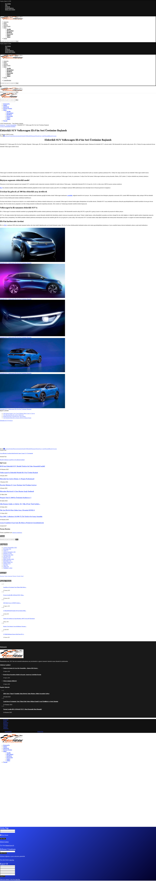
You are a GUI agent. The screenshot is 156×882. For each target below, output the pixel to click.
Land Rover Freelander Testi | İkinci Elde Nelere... (14, 587)
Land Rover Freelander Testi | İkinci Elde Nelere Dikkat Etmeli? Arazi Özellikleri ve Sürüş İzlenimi (30, 701)
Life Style (7, 556)
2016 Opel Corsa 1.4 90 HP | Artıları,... (12, 603)
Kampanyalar (8, 555)
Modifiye (9, 32)
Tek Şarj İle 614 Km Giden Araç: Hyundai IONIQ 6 (17, 510)
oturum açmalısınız (17, 532)
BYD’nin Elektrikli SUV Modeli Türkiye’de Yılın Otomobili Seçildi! (22, 466)
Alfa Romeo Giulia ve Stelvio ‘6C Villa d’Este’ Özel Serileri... (20, 504)
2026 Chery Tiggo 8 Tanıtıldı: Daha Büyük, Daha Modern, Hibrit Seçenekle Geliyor (26, 693)
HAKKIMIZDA (9, 8)
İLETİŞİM (8, 4)
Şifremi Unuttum (4, 842)
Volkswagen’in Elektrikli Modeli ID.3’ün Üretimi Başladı (19, 472)
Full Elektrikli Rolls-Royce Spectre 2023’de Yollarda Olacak (17, 417)
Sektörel (5, 25)
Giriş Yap (11, 860)
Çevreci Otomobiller (11, 125)
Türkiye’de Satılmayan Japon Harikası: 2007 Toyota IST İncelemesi (19, 618)
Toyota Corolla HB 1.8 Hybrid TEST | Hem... (13, 595)
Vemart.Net (40, 731)
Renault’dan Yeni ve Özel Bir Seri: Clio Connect (14, 416)
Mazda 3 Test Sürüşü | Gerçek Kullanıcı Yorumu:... (14, 626)
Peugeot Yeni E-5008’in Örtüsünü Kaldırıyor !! (15, 497)
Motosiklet (10, 31)
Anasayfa (5, 22)
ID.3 (1, 187)
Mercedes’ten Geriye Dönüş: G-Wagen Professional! (17, 479)
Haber (5, 23)
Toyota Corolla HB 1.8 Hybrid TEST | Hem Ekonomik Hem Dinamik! (22, 709)
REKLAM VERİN (10, 9)
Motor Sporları (8, 559)
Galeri (8, 35)
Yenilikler (7, 568)
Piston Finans (6, 26)
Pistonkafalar (8, 731)
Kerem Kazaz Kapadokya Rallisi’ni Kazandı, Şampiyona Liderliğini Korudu (22, 674)
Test (5, 565)
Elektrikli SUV (4, 420)
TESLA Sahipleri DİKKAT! (10, 681)
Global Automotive (9, 552)
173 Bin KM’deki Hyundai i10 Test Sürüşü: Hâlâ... (14, 610)
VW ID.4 (10, 420)
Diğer (4, 27)
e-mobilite (69, 195)
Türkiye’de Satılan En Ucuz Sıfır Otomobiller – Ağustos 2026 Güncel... (20, 668)
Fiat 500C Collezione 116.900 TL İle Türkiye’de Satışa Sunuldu (21, 516)
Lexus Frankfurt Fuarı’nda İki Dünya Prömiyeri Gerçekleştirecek (22, 523)
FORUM (7, 6)
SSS (6, 5)
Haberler (7, 553)
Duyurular (10, 34)
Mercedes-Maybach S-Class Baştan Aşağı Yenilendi (17, 491)
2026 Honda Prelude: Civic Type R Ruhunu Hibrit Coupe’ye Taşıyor (19, 413)
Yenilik (9, 29)
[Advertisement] (65, 159)
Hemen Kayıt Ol (9, 845)
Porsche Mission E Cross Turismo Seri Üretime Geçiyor (18, 485)
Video (8, 37)
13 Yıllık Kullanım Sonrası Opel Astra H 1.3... (13, 634)
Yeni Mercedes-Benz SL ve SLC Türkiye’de (13, 415)
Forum (5, 38)
